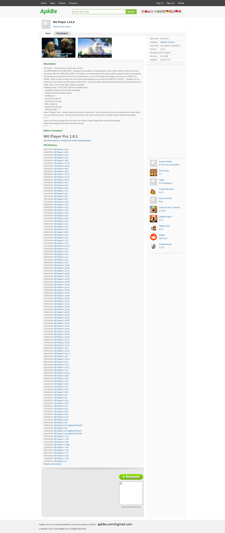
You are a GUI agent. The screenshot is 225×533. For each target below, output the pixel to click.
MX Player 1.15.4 (61, 227)
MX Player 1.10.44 (61, 296)
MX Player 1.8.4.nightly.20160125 (68, 425)
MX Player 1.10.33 (61, 315)
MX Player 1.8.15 (61, 414)
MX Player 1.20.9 (61, 210)
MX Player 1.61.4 (61, 152)
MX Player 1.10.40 (61, 307)
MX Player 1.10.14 (61, 345)
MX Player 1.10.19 (61, 337)
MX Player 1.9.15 (61, 392)
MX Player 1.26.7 (61, 199)
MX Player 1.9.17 (61, 387)
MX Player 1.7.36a (61, 445)
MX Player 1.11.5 (61, 251)
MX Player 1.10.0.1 (62, 373)
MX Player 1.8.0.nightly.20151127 (68, 431)
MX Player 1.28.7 (61, 196)
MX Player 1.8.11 (61, 409)
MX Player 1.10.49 (61, 282)
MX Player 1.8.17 (61, 406)
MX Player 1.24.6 (61, 205)
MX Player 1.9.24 (61, 376)
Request (73, 3)
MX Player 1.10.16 (61, 343)
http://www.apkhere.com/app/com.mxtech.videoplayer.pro (67, 140)
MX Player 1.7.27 (61, 453)
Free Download (131, 477)
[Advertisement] (71, 496)
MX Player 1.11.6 (61, 249)
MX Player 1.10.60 (61, 265)
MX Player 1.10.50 (61, 279)
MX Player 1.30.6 (61, 194)
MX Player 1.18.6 (61, 218)
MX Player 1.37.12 (61, 177)
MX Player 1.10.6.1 (62, 359)
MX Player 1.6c (60, 461)
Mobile (181, 3)
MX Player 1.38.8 (61, 171)
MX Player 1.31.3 (61, 191)
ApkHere (54, 11)
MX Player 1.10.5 (61, 362)
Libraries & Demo (167, 42)
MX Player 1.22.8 (61, 207)
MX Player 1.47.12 (61, 163)
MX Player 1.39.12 (61, 166)
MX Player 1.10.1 (61, 370)
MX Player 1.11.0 (61, 263)
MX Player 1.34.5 (61, 188)
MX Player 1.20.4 (61, 216)
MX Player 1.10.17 (61, 340)
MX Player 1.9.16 (61, 389)
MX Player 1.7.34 (61, 447)
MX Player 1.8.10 (61, 420)
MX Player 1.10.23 (61, 331)
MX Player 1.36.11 (61, 180)
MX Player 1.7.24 (61, 458)
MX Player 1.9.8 (60, 395)
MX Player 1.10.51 (61, 276)
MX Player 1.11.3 (61, 257)
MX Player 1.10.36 (61, 309)
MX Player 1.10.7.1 (62, 354)
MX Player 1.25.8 (61, 202)
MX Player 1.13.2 (61, 235)
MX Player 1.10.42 (61, 301)
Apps (52, 3)
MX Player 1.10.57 (61, 271)
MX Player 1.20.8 (61, 213)
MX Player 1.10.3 (61, 365)
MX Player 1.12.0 (61, 243)
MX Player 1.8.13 (61, 417)
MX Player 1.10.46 (61, 290)
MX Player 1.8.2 (60, 428)
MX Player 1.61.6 (61, 149)
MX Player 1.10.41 (61, 304)
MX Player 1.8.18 (61, 403)
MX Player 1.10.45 (61, 293)
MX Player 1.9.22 (61, 381)
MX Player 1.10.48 (61, 285)
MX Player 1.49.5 (61, 160)
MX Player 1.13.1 (61, 238)
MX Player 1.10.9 (61, 348)
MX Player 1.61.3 (61, 155)
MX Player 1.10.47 (61, 287)
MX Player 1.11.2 (61, 260)
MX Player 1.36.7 (61, 182)
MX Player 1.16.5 (61, 224)
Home (44, 3)
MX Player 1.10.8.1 (62, 351)
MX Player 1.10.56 (61, 274)
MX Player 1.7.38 (61, 439)
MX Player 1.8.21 (61, 400)
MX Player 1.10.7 (61, 356)
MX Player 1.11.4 (61, 254)
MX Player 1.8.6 (60, 423)
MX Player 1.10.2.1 (62, 367)
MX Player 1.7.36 (61, 442)
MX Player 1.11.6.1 (62, 246)
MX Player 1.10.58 (61, 268)
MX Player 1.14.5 (61, 229)
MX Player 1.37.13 (61, 174)
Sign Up (170, 3)
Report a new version (62, 27)
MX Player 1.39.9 (61, 169)
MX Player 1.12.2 (61, 240)
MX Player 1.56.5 (61, 158)
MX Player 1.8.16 (61, 412)
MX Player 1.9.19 (61, 384)
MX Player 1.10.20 (61, 334)
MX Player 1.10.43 (61, 298)
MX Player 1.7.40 (61, 436)
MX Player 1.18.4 (61, 221)
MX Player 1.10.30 (61, 320)
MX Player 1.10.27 (61, 323)
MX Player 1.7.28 (61, 450)
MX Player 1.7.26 (61, 456)
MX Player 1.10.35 (61, 312)
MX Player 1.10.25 (61, 326)
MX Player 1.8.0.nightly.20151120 (68, 434)
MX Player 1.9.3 (60, 398)
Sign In (159, 3)
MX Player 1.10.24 (61, 329)
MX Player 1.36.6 (61, 185)
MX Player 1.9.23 (61, 378)
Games (62, 3)
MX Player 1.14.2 (61, 232)
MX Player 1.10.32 (61, 318)
